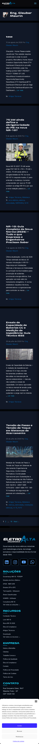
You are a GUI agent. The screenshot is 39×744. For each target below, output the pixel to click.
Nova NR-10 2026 (9, 623)
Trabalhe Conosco (9, 655)
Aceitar (19, 726)
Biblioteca (26, 197)
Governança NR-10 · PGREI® (12, 577)
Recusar (19, 731)
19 (11, 522)
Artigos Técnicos (15, 96)
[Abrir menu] (35, 3)
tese (9, 37)
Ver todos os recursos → (11, 637)
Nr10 (26, 203)
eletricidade (10, 203)
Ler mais (20, 90)
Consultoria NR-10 (9, 602)
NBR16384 (20, 203)
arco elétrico (13, 200)
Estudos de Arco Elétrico (11, 580)
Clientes (6, 652)
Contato (5, 666)
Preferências (19, 737)
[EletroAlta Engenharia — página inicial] (8, 3)
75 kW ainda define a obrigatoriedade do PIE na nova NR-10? (18, 125)
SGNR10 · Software (9, 598)
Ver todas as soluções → (11, 605)
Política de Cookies (9, 673)
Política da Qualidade (10, 659)
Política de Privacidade (11, 670)
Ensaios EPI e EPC (9, 587)
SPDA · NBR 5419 (9, 584)
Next (16, 522)
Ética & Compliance (9, 627)
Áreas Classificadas (10, 595)
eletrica (22, 200)
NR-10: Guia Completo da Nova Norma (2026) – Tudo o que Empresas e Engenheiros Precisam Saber (19, 234)
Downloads (7, 634)
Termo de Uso (8, 677)
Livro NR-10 (7, 620)
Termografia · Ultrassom (11, 591)
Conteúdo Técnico (9, 616)
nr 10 (15, 508)
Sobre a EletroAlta (9, 648)
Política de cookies (18, 741)
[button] (36, 701)
